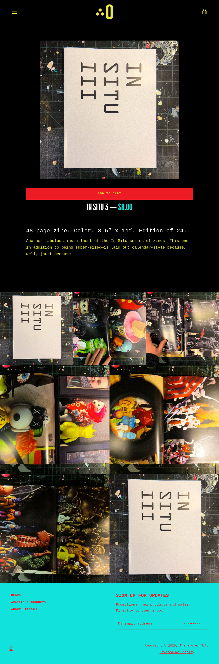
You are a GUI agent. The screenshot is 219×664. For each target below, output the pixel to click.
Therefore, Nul (193, 646)
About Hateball (24, 609)
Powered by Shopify (177, 652)
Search (17, 595)
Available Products (28, 602)
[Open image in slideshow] (109, 110)
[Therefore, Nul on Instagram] (11, 648)
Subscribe (193, 623)
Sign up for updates (142, 595)
